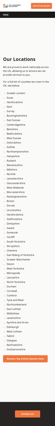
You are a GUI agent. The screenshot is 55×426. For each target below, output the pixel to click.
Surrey (10, 111)
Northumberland (16, 304)
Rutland (11, 160)
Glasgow (12, 340)
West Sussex (14, 138)
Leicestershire (15, 178)
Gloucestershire (16, 183)
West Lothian (14, 331)
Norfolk (11, 174)
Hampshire (13, 156)
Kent (9, 106)
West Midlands (15, 187)
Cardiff (11, 237)
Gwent (10, 228)
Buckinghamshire (17, 115)
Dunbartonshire (16, 349)
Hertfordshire (15, 102)
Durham (11, 286)
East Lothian (14, 309)
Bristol (10, 201)
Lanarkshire (13, 318)
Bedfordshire (14, 133)
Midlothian (13, 313)
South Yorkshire (16, 241)
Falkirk (10, 336)
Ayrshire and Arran (18, 322)
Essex (10, 97)
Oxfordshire (14, 142)
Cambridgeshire (16, 124)
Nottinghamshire (17, 196)
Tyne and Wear (15, 300)
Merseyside (13, 273)
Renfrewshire (14, 345)
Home (5, 14)
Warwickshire (14, 165)
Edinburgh (13, 327)
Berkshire (12, 129)
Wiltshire (12, 169)
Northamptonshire (18, 151)
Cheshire (12, 250)
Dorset (11, 205)
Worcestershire (16, 192)
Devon (10, 264)
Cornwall (12, 291)
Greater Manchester (18, 259)
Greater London (16, 93)
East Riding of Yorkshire (20, 255)
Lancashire (13, 277)
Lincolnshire (14, 210)
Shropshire (13, 246)
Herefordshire (15, 214)
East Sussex (13, 120)
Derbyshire (13, 223)
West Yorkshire (15, 268)
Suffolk (11, 147)
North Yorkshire (16, 282)
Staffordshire (14, 219)
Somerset (12, 232)
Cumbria (12, 295)
